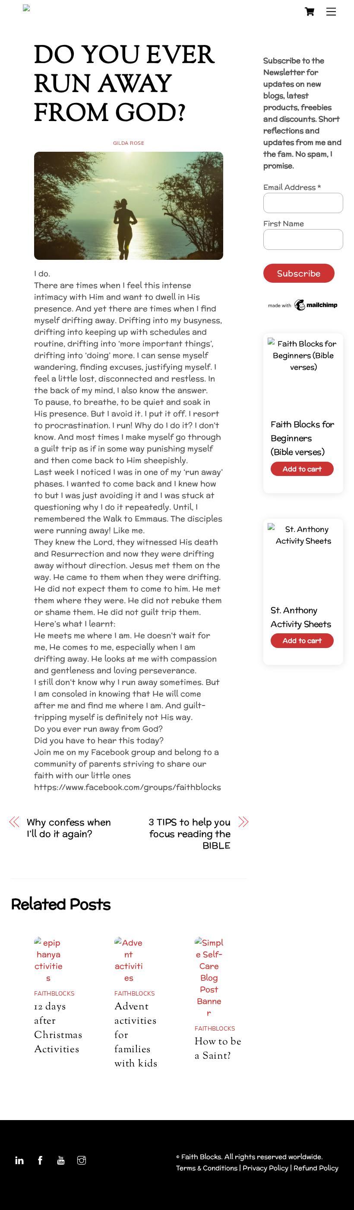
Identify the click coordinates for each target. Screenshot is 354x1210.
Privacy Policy (265, 1167)
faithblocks (54, 993)
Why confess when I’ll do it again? (69, 828)
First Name (283, 223)
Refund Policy (316, 1167)
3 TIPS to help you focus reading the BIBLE (190, 833)
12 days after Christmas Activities (58, 1028)
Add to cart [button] (302, 468)
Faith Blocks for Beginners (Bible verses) (302, 438)
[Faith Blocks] (69, 10)
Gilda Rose (129, 143)
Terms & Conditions (206, 1167)
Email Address (292, 187)
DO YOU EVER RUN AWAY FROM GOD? (124, 85)
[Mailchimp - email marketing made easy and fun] (303, 309)
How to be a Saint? (218, 1049)
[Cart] (309, 11)
